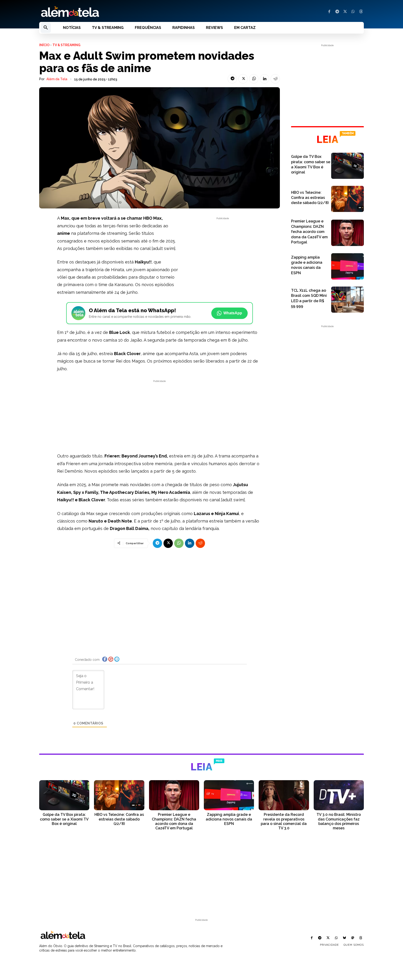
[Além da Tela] (117, 11)
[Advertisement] (223, 253)
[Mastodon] (353, 938)
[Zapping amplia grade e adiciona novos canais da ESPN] (347, 266)
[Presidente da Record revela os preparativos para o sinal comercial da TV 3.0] (284, 795)
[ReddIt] (275, 78)
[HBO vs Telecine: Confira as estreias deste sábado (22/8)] (347, 199)
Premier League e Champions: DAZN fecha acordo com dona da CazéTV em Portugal (309, 231)
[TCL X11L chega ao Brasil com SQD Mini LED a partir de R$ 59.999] (347, 300)
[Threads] (361, 12)
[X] (345, 12)
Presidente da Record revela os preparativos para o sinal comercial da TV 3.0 (284, 821)
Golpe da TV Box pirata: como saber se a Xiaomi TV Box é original (64, 819)
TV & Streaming (66, 45)
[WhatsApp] (353, 12)
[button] (46, 28)
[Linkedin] (264, 78)
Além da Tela (56, 79)
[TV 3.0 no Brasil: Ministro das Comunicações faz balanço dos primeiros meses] (339, 795)
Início (44, 45)
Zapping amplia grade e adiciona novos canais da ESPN (229, 819)
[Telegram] (337, 12)
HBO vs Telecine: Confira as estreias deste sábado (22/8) (310, 197)
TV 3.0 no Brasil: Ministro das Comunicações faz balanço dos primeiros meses (338, 821)
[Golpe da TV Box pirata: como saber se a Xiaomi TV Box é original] (347, 166)
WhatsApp (232, 313)
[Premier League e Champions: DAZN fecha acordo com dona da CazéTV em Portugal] (347, 233)
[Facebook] (329, 12)
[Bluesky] (344, 938)
